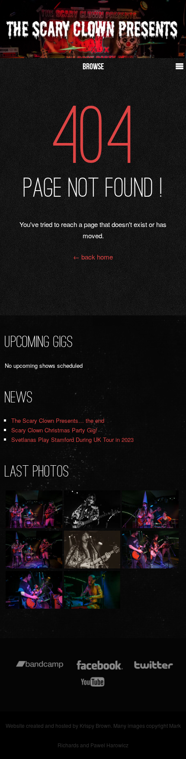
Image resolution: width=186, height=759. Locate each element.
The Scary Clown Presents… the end (57, 420)
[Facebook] (100, 669)
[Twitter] (153, 669)
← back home (93, 256)
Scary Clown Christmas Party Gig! (54, 430)
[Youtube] (93, 686)
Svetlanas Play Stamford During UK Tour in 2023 (72, 439)
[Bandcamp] (39, 669)
